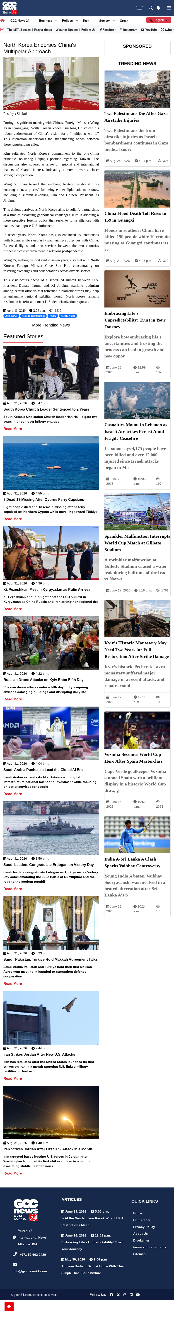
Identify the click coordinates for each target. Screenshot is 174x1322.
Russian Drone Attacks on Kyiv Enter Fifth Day (43, 680)
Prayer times (43, 29)
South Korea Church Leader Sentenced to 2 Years (46, 409)
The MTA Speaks (19, 29)
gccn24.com (22, 1294)
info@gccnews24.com (30, 1271)
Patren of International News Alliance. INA (32, 1237)
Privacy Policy (144, 1227)
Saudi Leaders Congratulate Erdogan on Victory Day (48, 865)
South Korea (68, 315)
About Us (140, 1233)
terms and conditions (149, 1247)
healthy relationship (33, 315)
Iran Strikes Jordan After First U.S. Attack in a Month (47, 1149)
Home (137, 1213)
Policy (52, 315)
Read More (12, 429)
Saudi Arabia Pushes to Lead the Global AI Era (43, 770)
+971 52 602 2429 (33, 1254)
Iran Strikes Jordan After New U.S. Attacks (39, 1054)
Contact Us (141, 1220)
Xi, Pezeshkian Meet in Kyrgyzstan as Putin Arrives (46, 589)
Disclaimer (141, 1240)
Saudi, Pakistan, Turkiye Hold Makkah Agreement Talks (50, 959)
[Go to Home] (9, 1306)
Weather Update (67, 29)
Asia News (11, 315)
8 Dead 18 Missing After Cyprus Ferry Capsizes (43, 499)
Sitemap (139, 1254)
